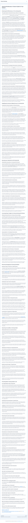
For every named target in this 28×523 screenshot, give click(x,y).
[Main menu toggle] (26, 1)
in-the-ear (21, 486)
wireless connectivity (14, 113)
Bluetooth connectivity (20, 30)
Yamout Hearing (4, 1)
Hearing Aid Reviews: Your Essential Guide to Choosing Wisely (11, 511)
